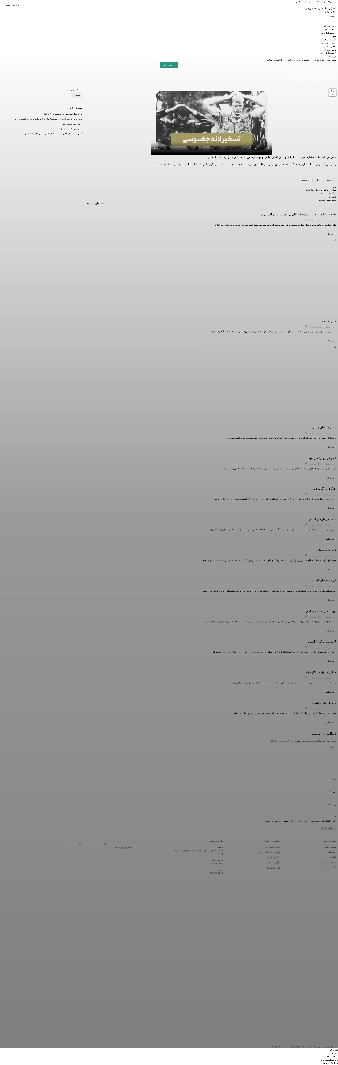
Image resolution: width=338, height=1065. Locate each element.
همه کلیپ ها (325, 69)
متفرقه (332, 69)
